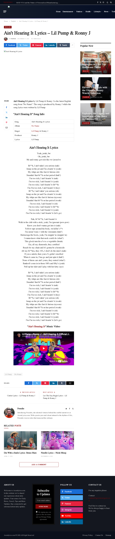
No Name (35, 125)
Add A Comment (39, 464)
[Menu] (4, 11)
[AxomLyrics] (30, 11)
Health (88, 11)
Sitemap (108, 535)
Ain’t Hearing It (36, 326)
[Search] (111, 2)
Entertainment (68, 11)
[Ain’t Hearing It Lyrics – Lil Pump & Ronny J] (39, 73)
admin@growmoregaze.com (99, 499)
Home (58, 11)
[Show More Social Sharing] (72, 45)
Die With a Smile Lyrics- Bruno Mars (20, 452)
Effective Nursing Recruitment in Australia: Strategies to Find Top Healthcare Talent (95, 63)
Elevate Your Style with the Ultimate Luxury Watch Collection (94, 90)
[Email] (6, 127)
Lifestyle (97, 11)
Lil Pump (35, 131)
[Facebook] (6, 107)
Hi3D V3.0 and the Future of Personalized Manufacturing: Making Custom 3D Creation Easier (38, 3)
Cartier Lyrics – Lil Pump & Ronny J (21, 395)
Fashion (79, 11)
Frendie (13, 39)
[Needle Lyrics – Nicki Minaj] (57, 440)
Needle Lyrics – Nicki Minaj (53, 452)
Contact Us (99, 535)
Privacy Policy (46, 517)
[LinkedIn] (6, 117)
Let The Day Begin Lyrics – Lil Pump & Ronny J (55, 396)
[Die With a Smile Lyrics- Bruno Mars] (20, 440)
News (106, 11)
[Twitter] (6, 112)
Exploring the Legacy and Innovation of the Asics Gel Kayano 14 (95, 116)
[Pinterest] (6, 122)
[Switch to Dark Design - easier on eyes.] (107, 2)
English (8, 27)
